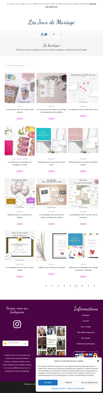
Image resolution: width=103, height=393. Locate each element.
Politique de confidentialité (76, 388)
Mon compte (86, 327)
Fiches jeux (20, 264)
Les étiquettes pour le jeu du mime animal (20, 268)
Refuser (68, 382)
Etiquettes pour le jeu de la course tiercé (51, 163)
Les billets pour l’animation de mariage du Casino (20, 163)
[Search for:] (61, 34)
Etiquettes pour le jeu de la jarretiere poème (83, 163)
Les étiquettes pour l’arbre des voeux (83, 109)
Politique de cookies (58, 388)
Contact (86, 321)
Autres (20, 106)
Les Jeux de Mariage (51, 22)
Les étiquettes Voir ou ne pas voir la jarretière (83, 216)
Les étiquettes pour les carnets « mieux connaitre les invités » (51, 216)
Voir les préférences (89, 382)
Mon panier (85, 338)
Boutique (85, 315)
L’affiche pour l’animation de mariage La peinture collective (83, 268)
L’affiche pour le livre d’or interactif (51, 267)
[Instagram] (17, 324)
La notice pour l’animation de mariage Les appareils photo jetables (51, 110)
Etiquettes (83, 106)
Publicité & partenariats (86, 344)
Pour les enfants (22, 159)
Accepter (48, 382)
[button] (98, 361)
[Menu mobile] (53, 34)
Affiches (51, 106)
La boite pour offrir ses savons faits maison (20, 110)
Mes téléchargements (85, 332)
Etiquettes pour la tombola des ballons (20, 216)
